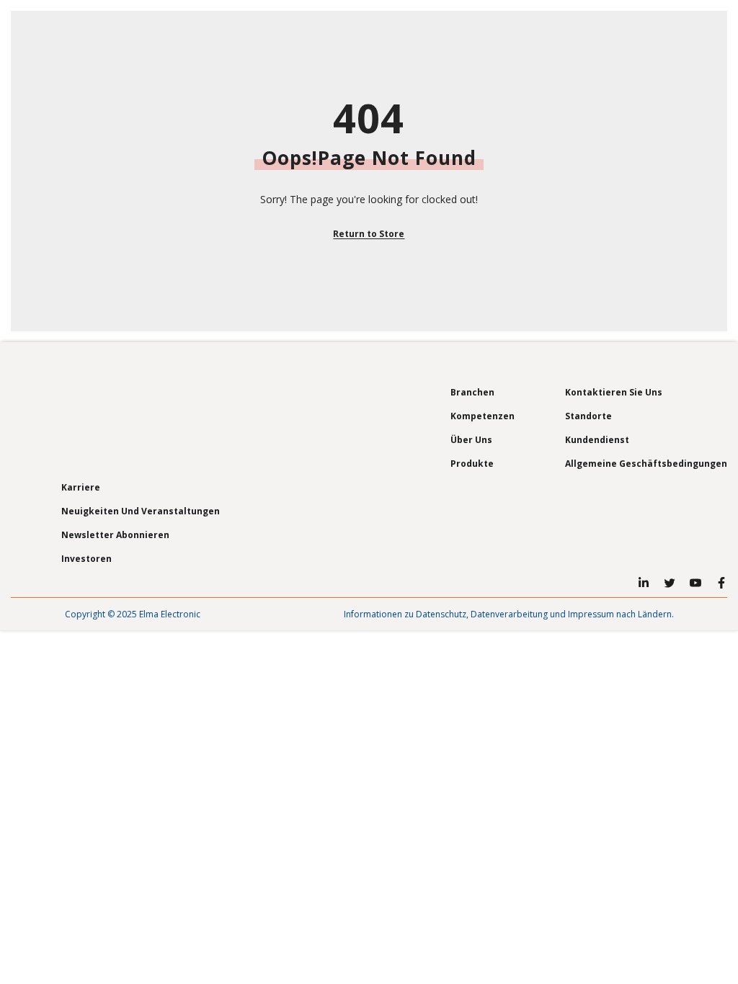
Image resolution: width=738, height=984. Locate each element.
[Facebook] (721, 583)
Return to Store (368, 234)
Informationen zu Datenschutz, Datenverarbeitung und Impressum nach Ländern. (509, 614)
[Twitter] (669, 583)
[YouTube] (695, 583)
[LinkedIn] (643, 583)
